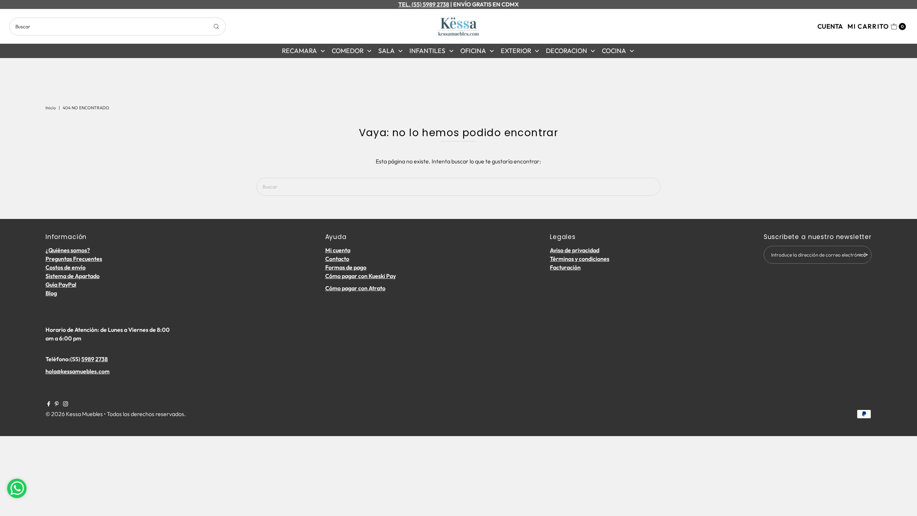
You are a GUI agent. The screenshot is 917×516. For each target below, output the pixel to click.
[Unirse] (863, 255)
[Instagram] (65, 404)
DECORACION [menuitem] (566, 51)
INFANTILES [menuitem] (427, 51)
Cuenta (830, 26)
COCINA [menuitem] (614, 51)
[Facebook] (48, 404)
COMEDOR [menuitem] (348, 51)
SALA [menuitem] (386, 51)
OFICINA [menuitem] (473, 51)
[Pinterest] (57, 404)
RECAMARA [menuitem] (299, 51)
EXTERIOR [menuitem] (516, 51)
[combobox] (117, 26)
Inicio (50, 107)
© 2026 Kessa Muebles (74, 413)
